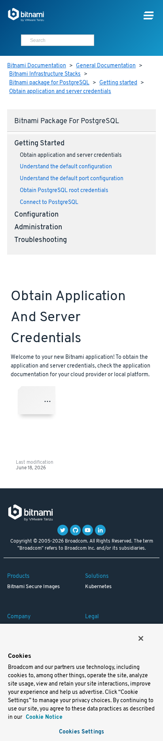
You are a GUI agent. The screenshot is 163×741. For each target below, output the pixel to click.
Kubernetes (98, 587)
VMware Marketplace (49, 400)
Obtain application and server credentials (60, 91)
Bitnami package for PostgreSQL (49, 83)
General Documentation (106, 66)
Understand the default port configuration (71, 178)
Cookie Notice (43, 717)
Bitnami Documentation (36, 66)
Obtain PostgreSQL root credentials (64, 190)
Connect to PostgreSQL (49, 202)
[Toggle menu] (148, 15)
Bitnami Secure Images (33, 587)
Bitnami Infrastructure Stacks (45, 74)
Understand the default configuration (66, 167)
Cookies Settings (81, 732)
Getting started (118, 83)
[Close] (141, 638)
